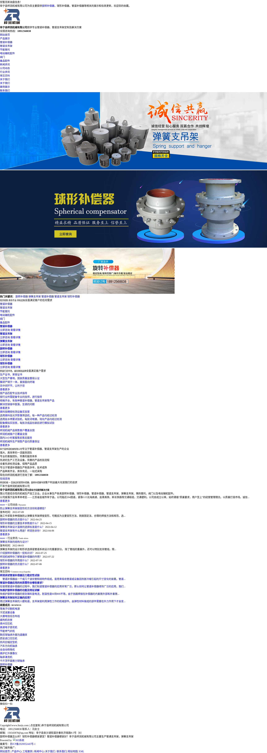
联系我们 (5, 90)
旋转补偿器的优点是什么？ (15, 519)
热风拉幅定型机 (8, 642)
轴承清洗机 (6, 657)
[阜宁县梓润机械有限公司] (12, 23)
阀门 (2, 57)
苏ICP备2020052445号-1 (23, 744)
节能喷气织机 (7, 631)
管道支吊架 (6, 46)
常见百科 (5, 75)
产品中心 (16, 751)
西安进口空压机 (8, 638)
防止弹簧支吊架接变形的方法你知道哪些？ (23, 508)
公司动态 (5, 68)
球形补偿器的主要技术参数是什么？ (20, 523)
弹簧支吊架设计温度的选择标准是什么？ (22, 527)
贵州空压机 (6, 623)
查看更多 (5, 501)
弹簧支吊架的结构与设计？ (15, 542)
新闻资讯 (5, 64)
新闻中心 (39, 751)
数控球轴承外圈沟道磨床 (13, 634)
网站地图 (73, 751)
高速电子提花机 (8, 627)
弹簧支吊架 (34, 296)
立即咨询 (5, 330)
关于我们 (5, 79)
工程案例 (27, 751)
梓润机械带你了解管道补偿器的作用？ (21, 556)
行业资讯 (5, 72)
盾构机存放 (6, 620)
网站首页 (5, 34)
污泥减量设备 (7, 612)
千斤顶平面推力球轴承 (12, 660)
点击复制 (35, 725)
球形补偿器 (73, 296)
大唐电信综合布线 (10, 616)
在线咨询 (5, 478)
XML (81, 751)
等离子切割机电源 (10, 608)
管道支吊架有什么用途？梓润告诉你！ (21, 530)
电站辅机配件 (7, 53)
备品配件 (5, 60)
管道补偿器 (6, 42)
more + (3, 504)
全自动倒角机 (7, 649)
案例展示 (5, 86)
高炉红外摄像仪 (8, 653)
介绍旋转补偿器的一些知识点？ (17, 553)
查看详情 (15, 330)
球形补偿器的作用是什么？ (15, 560)
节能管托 (5, 49)
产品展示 (5, 38)
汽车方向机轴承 (8, 646)
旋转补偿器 (48, 5)
